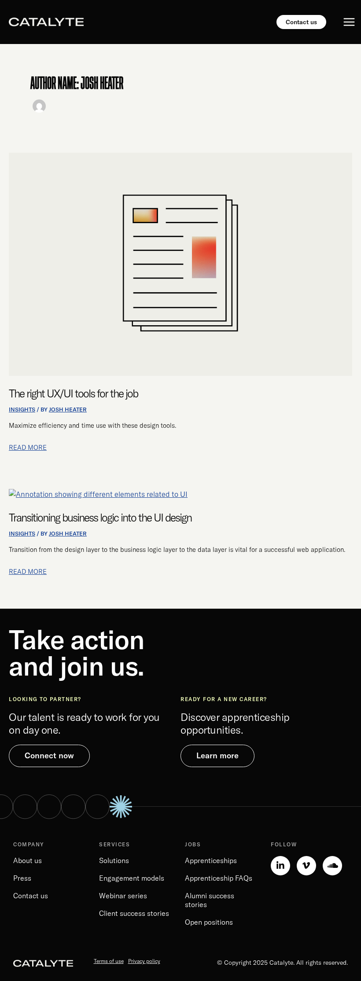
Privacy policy (144, 961)
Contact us (30, 895)
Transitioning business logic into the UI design (100, 517)
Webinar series (123, 895)
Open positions (209, 922)
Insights (22, 409)
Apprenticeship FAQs (218, 878)
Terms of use (109, 961)
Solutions (114, 860)
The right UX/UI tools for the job (73, 393)
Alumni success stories (209, 900)
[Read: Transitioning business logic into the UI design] (98, 493)
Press (22, 878)
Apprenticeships (211, 860)
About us (27, 860)
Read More (28, 447)
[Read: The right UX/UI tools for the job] (180, 263)
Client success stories (134, 913)
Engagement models (131, 878)
